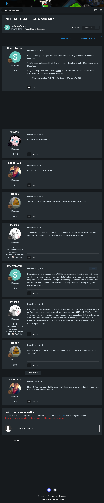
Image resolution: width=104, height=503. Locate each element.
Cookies (62, 496)
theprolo (14, 225)
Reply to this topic (89, 38)
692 (16, 154)
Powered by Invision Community (52, 499)
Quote (35, 87)
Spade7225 (14, 162)
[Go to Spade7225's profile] (15, 172)
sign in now (60, 415)
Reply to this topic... (26, 428)
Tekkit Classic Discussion (34, 29)
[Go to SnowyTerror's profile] (7, 27)
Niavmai (14, 131)
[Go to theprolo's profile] (15, 234)
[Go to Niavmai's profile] (15, 140)
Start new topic (65, 38)
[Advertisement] (31, 111)
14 (16, 216)
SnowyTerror (20, 26)
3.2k (16, 247)
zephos (15, 194)
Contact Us (52, 496)
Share (76, 28)
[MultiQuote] (29, 87)
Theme (41, 496)
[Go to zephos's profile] (15, 203)
